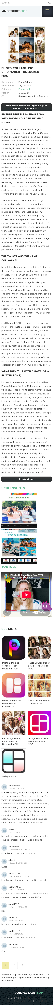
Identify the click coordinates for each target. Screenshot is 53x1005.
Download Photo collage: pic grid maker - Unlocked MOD (26, 107)
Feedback (9, 1000)
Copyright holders (24, 1000)
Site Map (27, 998)
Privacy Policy (39, 998)
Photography (25, 89)
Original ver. (26, 479)
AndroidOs (14, 11)
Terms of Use (40, 1000)
